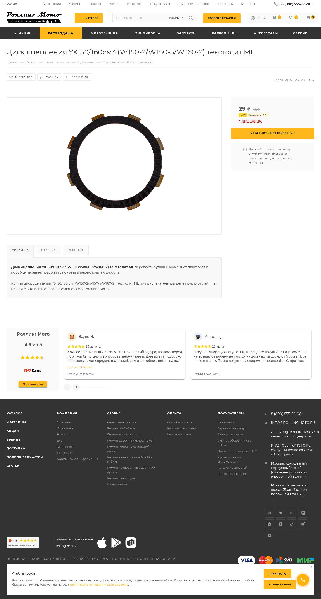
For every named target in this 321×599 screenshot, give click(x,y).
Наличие (48, 250)
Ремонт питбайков (121, 428)
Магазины (16, 422)
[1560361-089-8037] (114, 162)
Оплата (174, 413)
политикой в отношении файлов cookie (99, 584)
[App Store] (102, 542)
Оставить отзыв (33, 384)
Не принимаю (279, 584)
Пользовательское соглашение (37, 559)
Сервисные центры (121, 422)
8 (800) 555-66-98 (296, 4)
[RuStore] (130, 542)
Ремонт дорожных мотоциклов (130, 440)
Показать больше (79, 367)
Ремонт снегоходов (121, 478)
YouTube (291, 513)
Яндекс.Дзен (280, 524)
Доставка (16, 448)
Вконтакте (269, 513)
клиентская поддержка (296, 434)
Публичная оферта (90, 559)
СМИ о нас (64, 446)
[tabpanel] (125, 354)
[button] (22, 357)
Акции (13, 431)
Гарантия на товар (231, 428)
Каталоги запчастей (232, 467)
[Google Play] (116, 542)
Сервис (114, 413)
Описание (20, 250)
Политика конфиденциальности (144, 559)
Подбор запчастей (25, 457)
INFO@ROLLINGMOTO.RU (293, 423)
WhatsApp (269, 524)
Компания (67, 413)
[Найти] (190, 17)
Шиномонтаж (117, 484)
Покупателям (231, 413)
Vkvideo (302, 513)
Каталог (14, 413)
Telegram (280, 513)
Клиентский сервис (232, 473)
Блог (60, 440)
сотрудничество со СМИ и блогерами (291, 449)
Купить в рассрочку (181, 428)
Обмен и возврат (230, 434)
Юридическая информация (77, 459)
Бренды (14, 439)
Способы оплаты (179, 422)
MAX (269, 535)
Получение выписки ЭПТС (237, 451)
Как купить (226, 422)
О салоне (64, 422)
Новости (63, 434)
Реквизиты (65, 452)
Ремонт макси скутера (123, 434)
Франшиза (65, 428)
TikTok (291, 524)
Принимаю (277, 573)
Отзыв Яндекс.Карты (80, 373)
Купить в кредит (179, 434)
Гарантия (76, 250)
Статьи (13, 466)
